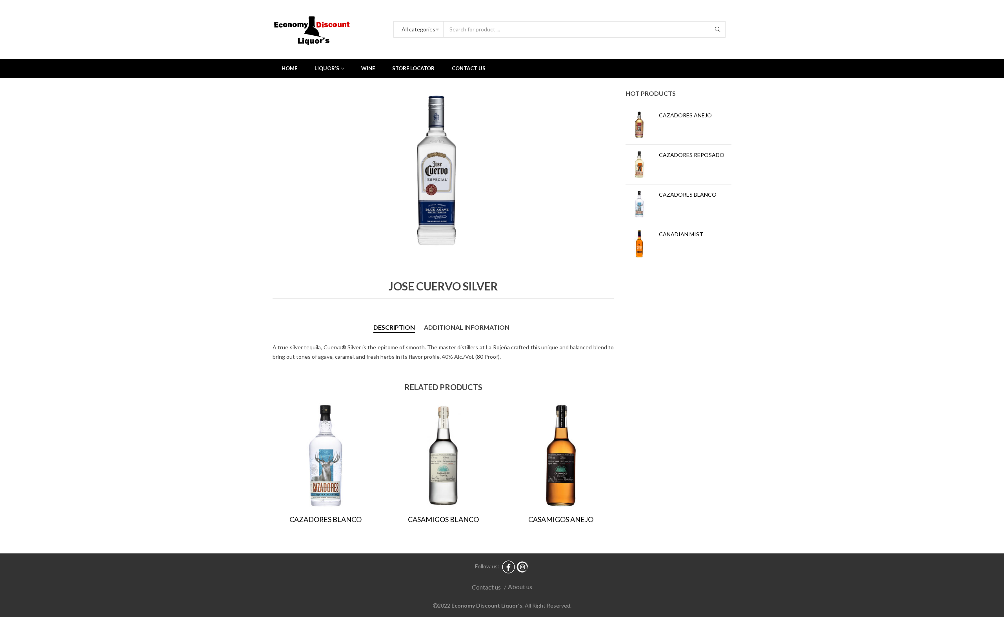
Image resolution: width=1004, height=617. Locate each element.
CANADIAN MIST (681, 234)
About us (520, 586)
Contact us (486, 587)
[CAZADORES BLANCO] (639, 204)
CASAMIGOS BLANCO (443, 519)
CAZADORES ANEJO (685, 115)
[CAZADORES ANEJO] (639, 125)
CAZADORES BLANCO (325, 519)
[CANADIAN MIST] (639, 243)
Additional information (466, 327)
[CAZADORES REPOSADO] (639, 164)
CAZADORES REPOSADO (691, 155)
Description (394, 327)
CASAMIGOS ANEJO (560, 519)
